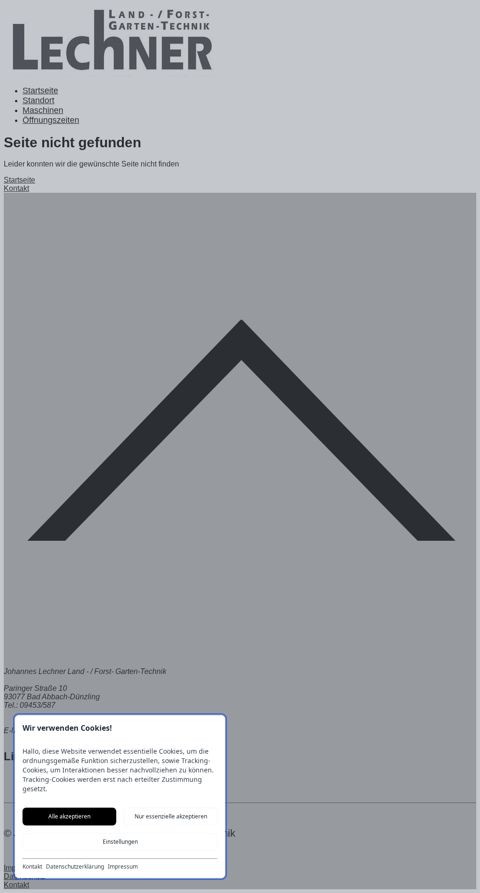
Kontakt (32, 866)
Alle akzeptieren (69, 816)
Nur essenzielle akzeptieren (171, 816)
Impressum (123, 866)
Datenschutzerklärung (75, 866)
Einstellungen (120, 842)
